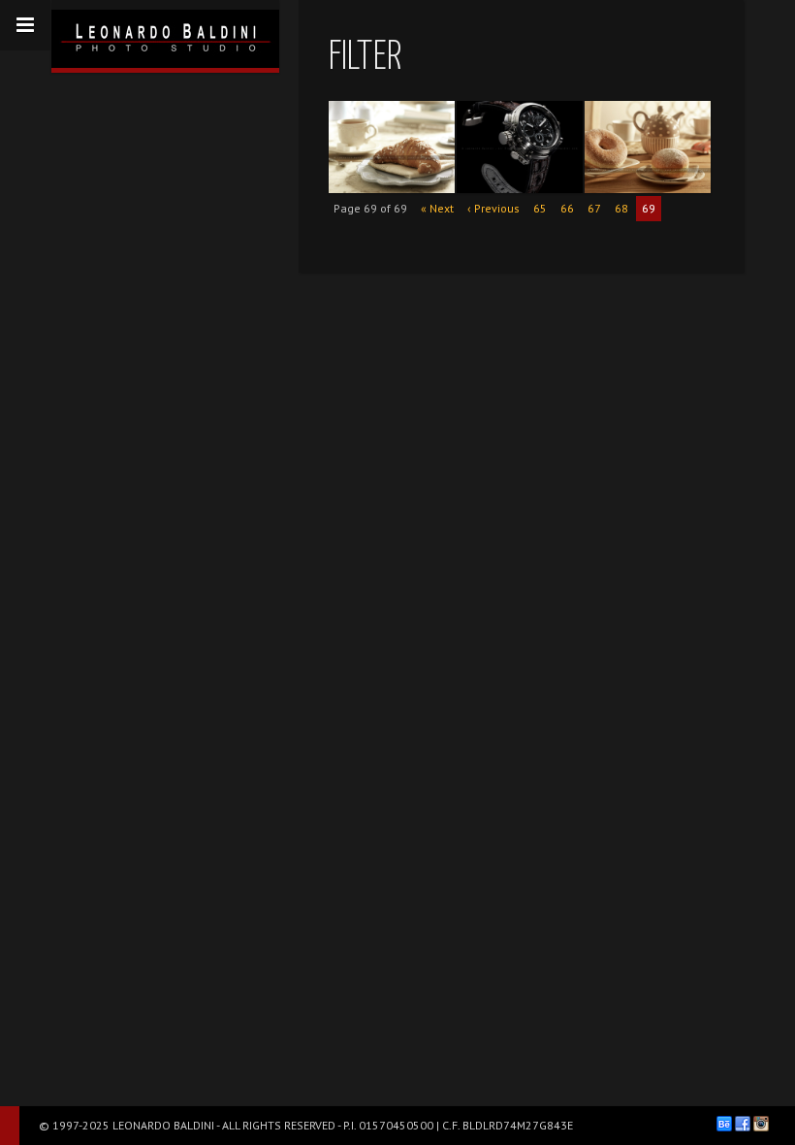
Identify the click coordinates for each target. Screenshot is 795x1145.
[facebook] (742, 1123)
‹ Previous (493, 208)
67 (594, 208)
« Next (437, 208)
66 (567, 208)
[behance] (724, 1123)
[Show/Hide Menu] (25, 25)
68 (621, 208)
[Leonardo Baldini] (165, 34)
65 (540, 208)
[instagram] (761, 1123)
